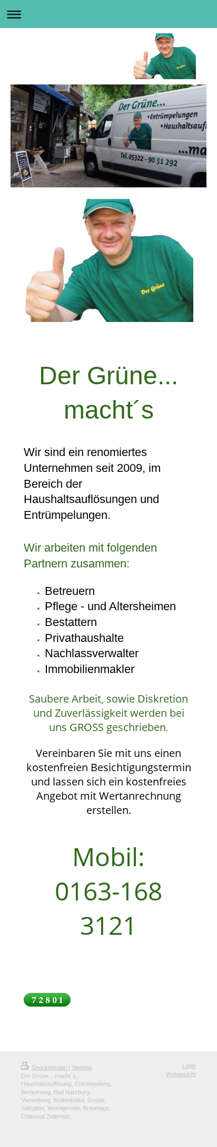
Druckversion (49, 1067)
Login (189, 1066)
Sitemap (82, 1067)
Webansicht (181, 1074)
